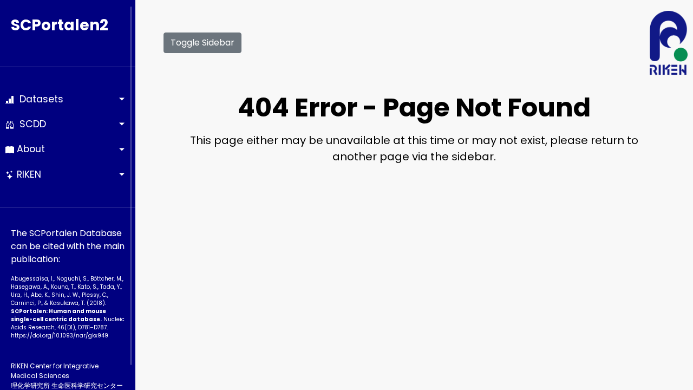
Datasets (38, 99)
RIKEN (27, 174)
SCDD (30, 124)
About (29, 148)
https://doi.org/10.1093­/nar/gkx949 (59, 336)
